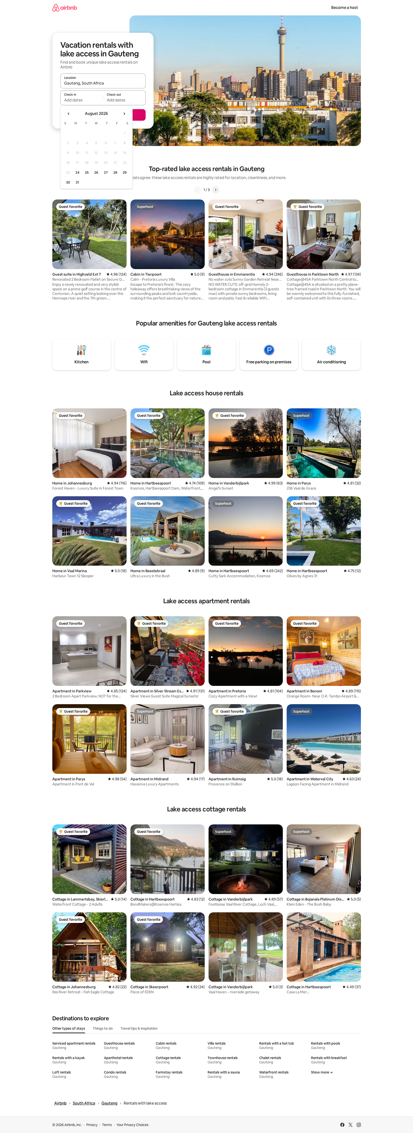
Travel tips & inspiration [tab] (139, 1028)
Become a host (344, 7)
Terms (107, 1125)
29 (125, 172)
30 (68, 182)
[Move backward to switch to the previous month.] (68, 113)
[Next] (215, 190)
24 (77, 172)
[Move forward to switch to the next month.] (124, 113)
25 (87, 172)
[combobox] (103, 83)
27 (106, 172)
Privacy (91, 1125)
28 (115, 172)
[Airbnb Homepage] (64, 7)
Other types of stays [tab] (68, 1028)
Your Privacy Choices (132, 1125)
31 (77, 182)
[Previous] (198, 190)
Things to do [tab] (103, 1028)
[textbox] (81, 100)
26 (96, 172)
